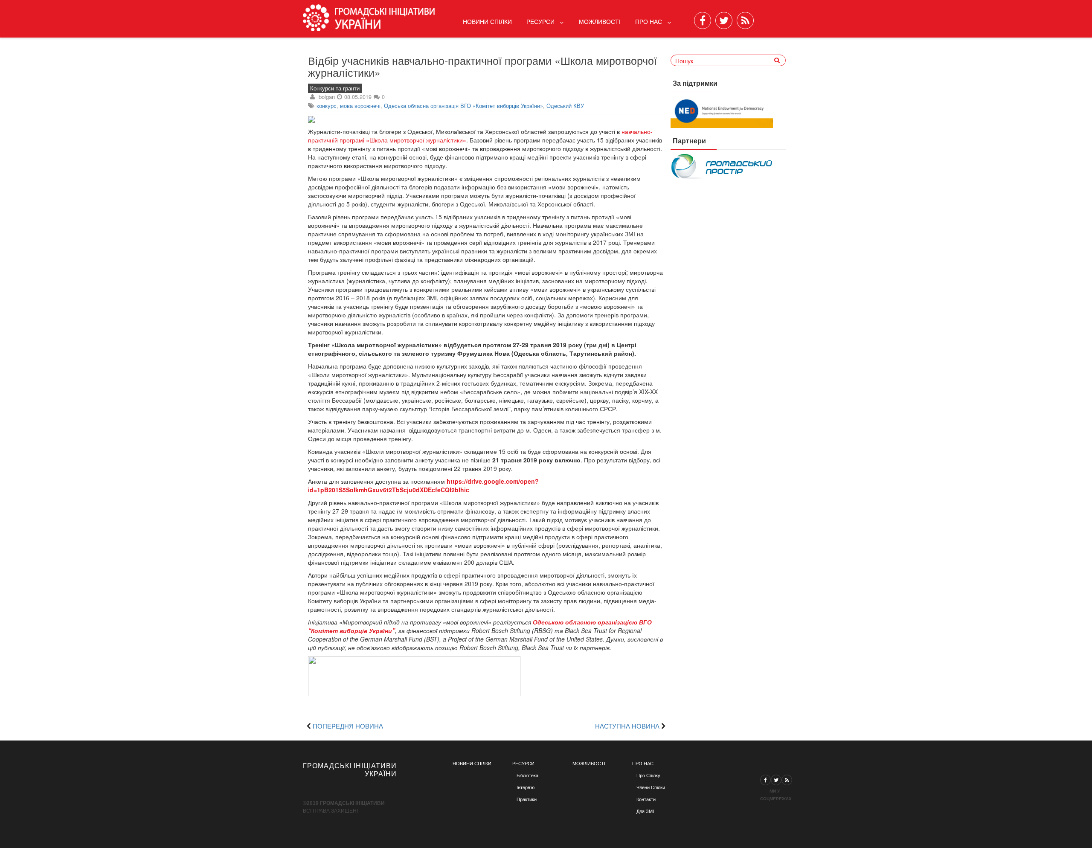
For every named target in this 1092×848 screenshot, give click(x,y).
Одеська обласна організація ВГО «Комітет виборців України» (463, 106)
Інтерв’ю (525, 787)
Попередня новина (348, 725)
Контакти (646, 799)
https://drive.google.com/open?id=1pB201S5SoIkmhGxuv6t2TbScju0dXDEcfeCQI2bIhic (423, 485)
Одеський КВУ (565, 106)
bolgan (327, 97)
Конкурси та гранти (335, 88)
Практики (527, 799)
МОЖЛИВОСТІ (588, 763)
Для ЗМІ (645, 811)
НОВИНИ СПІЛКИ (472, 763)
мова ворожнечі (360, 106)
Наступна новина (627, 725)
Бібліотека (527, 775)
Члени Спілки (650, 787)
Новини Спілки (487, 21)
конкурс (327, 106)
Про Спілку (648, 775)
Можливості (600, 21)
